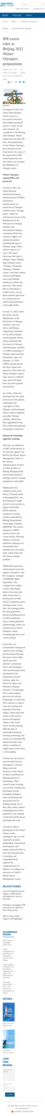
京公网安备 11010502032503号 (24, 1111)
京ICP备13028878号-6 (22, 1108)
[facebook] (16, 82)
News (29, 15)
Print (11, 82)
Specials (6, 21)
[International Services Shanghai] (9, 1039)
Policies (17, 15)
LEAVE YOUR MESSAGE (7, 1062)
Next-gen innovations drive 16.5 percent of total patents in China (8, 987)
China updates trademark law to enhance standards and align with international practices (8, 971)
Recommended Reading (21, 28)
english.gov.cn (38, 9)
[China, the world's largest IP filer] (9, 1012)
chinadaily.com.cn (22, 9)
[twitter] (20, 82)
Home (5, 15)
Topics (19, 21)
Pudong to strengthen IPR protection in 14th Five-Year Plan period (14, 907)
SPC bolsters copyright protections (8, 942)
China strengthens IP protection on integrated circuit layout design (8, 954)
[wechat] (24, 82)
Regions (31, 21)
